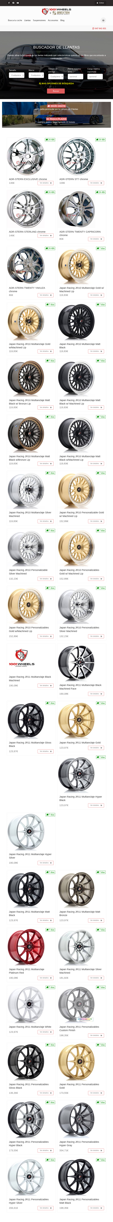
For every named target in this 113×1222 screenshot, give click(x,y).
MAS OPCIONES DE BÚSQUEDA (57, 83)
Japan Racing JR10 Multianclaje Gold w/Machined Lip (29, 346)
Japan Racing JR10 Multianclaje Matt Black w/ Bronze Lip (29, 402)
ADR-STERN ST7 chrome (73, 179)
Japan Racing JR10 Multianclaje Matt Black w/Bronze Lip (29, 458)
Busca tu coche (15, 20)
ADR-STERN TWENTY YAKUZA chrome (27, 290)
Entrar (101, 3)
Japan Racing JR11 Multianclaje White (30, 1026)
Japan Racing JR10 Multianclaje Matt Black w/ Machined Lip (79, 402)
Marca (31, 70)
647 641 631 (100, 28)
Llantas (27, 20)
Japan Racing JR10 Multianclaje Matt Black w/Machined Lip (79, 458)
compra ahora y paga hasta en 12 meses (56, 120)
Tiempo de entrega (52, 70)
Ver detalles (44, 183)
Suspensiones (39, 20)
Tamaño (12, 70)
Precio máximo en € (74, 70)
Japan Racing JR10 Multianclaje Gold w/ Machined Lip (81, 290)
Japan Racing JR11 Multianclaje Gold (80, 742)
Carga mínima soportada (93, 70)
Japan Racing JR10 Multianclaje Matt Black (79, 346)
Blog (62, 20)
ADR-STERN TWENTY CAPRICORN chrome (80, 233)
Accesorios (53, 20)
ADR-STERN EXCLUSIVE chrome (28, 179)
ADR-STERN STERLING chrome (27, 231)
